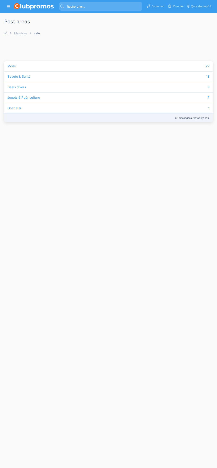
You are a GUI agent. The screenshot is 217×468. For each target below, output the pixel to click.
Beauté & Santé (19, 76)
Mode (11, 66)
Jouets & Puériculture (23, 97)
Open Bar (14, 108)
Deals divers (16, 87)
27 (208, 66)
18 (208, 76)
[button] (8, 6)
